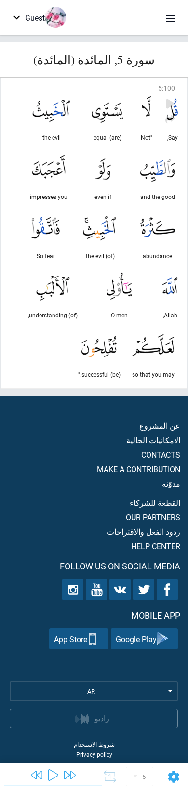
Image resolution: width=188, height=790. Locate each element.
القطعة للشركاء (155, 503)
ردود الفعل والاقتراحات (143, 532)
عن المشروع (159, 426)
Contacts (160, 454)
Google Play (136, 639)
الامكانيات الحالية (153, 440)
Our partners (153, 517)
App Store (70, 639)
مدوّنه (171, 483)
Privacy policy (94, 754)
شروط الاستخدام (94, 744)
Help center (155, 546)
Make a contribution (138, 469)
